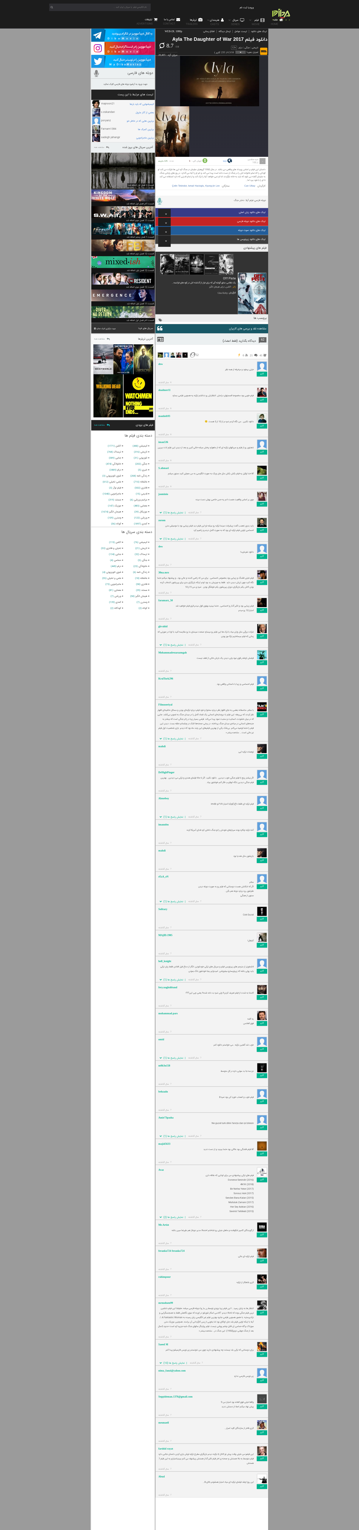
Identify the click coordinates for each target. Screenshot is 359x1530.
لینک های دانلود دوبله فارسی (251, 221)
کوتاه (118, 524)
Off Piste (229, 278)
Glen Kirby (223, 293)
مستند (118, 500)
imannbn (163, 824)
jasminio (163, 494)
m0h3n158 (164, 1065)
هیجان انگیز (214, 287)
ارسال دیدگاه (225, 31)
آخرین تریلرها (145, 339)
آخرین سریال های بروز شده (137, 147)
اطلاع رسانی (209, 31)
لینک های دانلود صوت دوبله (252, 230)
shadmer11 (164, 390)
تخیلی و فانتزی (113, 548)
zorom (161, 520)
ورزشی (144, 518)
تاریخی (255, 48)
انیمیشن (143, 446)
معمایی (143, 506)
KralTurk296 (165, 678)
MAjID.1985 (165, 935)
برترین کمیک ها (146, 129)
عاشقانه (143, 482)
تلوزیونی (143, 458)
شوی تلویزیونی (113, 476)
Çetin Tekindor (179, 186)
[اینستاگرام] (123, 53)
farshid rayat (165, 1448)
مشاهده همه (99, 147)
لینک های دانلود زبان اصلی (252, 212)
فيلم (256, 22)
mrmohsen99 (165, 1303)
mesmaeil (163, 1422)
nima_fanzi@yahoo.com (172, 1370)
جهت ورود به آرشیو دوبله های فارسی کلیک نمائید (125, 84)
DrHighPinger (166, 772)
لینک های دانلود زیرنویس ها (251, 239)
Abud (161, 1476)
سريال (235, 22)
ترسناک (117, 452)
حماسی (117, 560)
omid (161, 1039)
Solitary (162, 909)
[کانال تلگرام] (123, 40)
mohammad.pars (168, 1013)
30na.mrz (163, 572)
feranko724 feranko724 (171, 1250)
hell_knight (164, 961)
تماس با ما (169, 21)
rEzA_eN (163, 876)
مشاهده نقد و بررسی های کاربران (247, 328)
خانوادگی (116, 464)
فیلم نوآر (117, 488)
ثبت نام (243, 8)
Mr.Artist (163, 1224)
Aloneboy (163, 798)
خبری (144, 470)
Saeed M (163, 1344)
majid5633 (164, 1143)
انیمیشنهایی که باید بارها (142, 104)
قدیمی (144, 494)
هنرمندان (215, 22)
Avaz (161, 1169)
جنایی (118, 458)
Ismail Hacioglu (196, 186)
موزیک (117, 506)
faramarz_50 (165, 600)
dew (160, 364)
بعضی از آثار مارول (145, 113)
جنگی (247, 48)
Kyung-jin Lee (212, 186)
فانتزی (144, 488)
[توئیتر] (123, 66)
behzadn (163, 1091)
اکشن (228, 287)
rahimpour (164, 1276)
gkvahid (163, 626)
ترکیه (225, 161)
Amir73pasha (166, 1117)
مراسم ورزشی (140, 500)
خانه (274, 22)
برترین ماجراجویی (145, 138)
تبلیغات (144, 21)
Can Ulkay (249, 186)
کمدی (144, 524)
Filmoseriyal (165, 704)
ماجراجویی (116, 494)
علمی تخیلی (115, 482)
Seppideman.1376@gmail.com (175, 1396)
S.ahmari (163, 468)
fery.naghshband (167, 987)
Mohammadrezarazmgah (172, 652)
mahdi (162, 746)
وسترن (117, 518)
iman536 (163, 442)
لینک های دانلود (259, 31)
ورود (251, 8)
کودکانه (117, 608)
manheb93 (164, 416)
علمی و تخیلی (114, 578)
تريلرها (192, 22)
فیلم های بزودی (144, 425)
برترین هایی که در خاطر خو (140, 121)
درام (240, 48)
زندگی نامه (142, 476)
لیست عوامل (240, 31)
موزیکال (143, 512)
